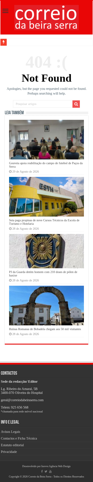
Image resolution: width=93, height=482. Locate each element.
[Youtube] (50, 471)
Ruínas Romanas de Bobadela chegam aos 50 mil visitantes (45, 329)
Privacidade (9, 452)
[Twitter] (46, 471)
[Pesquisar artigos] (76, 104)
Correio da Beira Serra (39, 476)
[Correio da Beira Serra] (46, 17)
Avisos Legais (10, 432)
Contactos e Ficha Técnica (19, 438)
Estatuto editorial (12, 445)
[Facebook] (42, 471)
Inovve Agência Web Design (56, 466)
